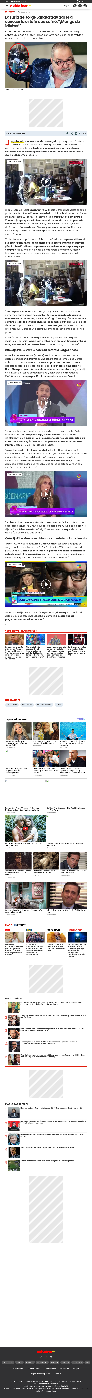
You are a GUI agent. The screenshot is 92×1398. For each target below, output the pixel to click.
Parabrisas (77, 1362)
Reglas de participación (40, 1374)
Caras (19, 1362)
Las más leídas (13, 998)
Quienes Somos (34, 1369)
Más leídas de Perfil (16, 1104)
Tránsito (58, 1374)
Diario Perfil (8, 1362)
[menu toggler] (6, 5)
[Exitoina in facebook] (80, 5)
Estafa (59, 705)
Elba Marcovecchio (44, 705)
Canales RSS (18, 1369)
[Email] (84, 134)
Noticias (29, 1362)
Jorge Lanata (12, 705)
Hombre (65, 1362)
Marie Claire (42, 1362)
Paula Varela (27, 705)
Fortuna (54, 1362)
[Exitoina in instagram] (75, 5)
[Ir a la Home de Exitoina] (20, 6)
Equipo (76, 1369)
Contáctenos (50, 1369)
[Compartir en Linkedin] (80, 133)
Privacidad (64, 1369)
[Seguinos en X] (85, 5)
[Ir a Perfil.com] (82, 2)
